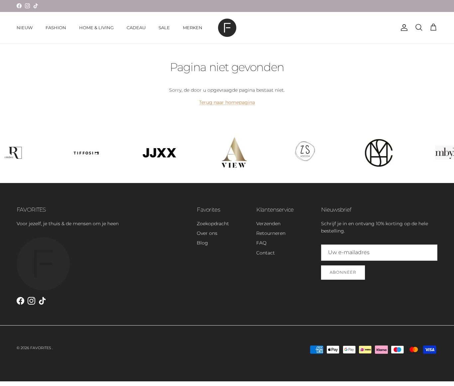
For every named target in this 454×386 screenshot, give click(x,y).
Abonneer (343, 272)
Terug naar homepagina (227, 102)
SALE (164, 27)
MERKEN (192, 27)
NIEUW (25, 27)
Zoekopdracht (213, 224)
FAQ (261, 243)
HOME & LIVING (96, 27)
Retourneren (270, 233)
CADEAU (136, 27)
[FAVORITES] (227, 28)
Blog (202, 243)
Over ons (207, 233)
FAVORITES (41, 347)
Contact (265, 253)
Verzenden (268, 224)
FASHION (56, 27)
